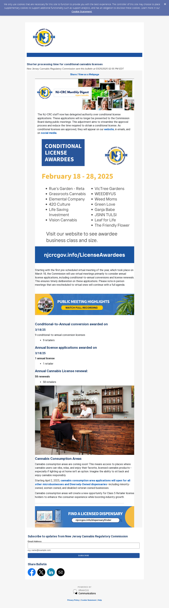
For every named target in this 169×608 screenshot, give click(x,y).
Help (100, 600)
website (109, 129)
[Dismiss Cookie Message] (165, 3)
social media (48, 133)
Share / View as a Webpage (84, 74)
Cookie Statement (82, 11)
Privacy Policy (73, 600)
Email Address (35, 541)
